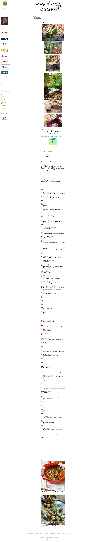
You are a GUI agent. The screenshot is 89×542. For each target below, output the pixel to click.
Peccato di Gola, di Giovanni (57, 136)
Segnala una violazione (4, 113)
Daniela (44, 252)
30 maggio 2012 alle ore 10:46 (49, 433)
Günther (44, 405)
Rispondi (44, 198)
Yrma (43, 338)
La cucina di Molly (45, 420)
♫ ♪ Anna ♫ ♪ (44, 203)
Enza (43, 366)
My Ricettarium (45, 256)
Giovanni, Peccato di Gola (46, 286)
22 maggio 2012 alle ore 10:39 (50, 256)
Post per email (44, 184)
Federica (44, 275)
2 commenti (44, 526)
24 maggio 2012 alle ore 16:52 (48, 405)
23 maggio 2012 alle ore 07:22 (51, 354)
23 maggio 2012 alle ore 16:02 (48, 366)
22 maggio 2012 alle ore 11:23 (47, 271)
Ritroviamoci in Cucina (46, 436)
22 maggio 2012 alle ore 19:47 (48, 329)
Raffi (43, 307)
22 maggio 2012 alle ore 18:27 (52, 325)
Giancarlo (44, 371)
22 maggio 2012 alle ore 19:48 (50, 333)
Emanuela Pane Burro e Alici (46, 227)
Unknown (44, 428)
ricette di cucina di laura (46, 260)
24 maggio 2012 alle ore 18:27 (48, 416)
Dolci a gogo (44, 232)
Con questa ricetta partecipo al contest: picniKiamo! (46, 136)
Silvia (43, 240)
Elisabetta (44, 215)
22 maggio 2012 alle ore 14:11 (48, 303)
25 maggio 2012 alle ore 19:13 (48, 428)
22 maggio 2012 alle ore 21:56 (50, 342)
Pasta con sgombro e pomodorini (4, 99)
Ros (43, 281)
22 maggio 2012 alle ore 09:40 (50, 232)
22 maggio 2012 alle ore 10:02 (48, 240)
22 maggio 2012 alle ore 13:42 (50, 296)
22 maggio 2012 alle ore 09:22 (48, 220)
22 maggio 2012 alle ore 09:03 (49, 215)
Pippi (43, 196)
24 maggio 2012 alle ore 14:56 (47, 396)
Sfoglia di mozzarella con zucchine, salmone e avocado (4, 105)
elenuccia (44, 303)
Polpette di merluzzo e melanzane (49, 525)
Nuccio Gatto (44, 350)
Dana (43, 271)
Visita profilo (5, 13)
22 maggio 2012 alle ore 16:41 (47, 307)
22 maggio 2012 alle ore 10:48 (52, 260)
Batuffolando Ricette (4, 104)
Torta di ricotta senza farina (4, 102)
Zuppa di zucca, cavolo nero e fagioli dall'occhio (52, 491)
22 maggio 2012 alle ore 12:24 (47, 281)
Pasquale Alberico (45, 320)
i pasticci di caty (45, 375)
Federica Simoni (45, 296)
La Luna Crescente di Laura (46, 236)
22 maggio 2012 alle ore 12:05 (48, 275)
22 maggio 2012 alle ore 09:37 (53, 227)
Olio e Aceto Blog (45, 342)
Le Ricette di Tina (45, 192)
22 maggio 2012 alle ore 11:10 (53, 264)
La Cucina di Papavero (46, 325)
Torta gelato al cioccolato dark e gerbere (4, 109)
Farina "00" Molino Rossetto (48, 151)
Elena (43, 220)
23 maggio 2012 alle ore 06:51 (49, 350)
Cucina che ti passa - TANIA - (46, 264)
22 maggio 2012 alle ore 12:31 (52, 286)
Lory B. (5, 6)
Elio (43, 396)
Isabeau (44, 391)
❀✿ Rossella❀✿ (45, 333)
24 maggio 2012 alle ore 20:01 (51, 420)
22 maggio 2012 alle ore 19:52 (47, 338)
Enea (43, 416)
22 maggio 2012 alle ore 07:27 (51, 192)
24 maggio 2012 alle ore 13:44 (48, 391)
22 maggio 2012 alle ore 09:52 (53, 236)
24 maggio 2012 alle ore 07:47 (51, 387)
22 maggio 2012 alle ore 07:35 (48, 196)
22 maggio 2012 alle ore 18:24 (51, 320)
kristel (44, 362)
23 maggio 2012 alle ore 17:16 (50, 375)
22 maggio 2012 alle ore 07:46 (49, 203)
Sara (43, 408)
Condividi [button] (34, 21)
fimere (44, 329)
